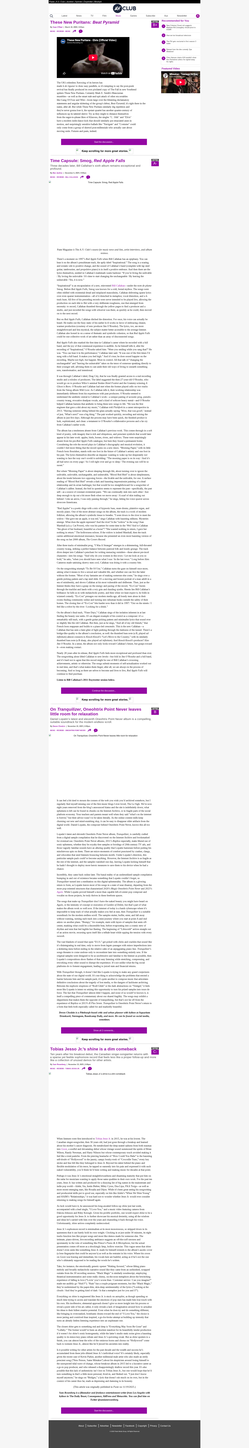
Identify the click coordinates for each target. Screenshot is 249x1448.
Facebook (129, 1425)
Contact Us (165, 1425)
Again (60, 892)
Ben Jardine (57, 173)
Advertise (104, 1425)
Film (104, 16)
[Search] (51, 16)
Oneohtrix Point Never (75, 730)
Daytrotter (88, 1)
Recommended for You (175, 20)
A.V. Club (60, 1)
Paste (51, 1)
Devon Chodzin (59, 726)
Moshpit (98, 1)
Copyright (142, 1425)
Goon (64, 1149)
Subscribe (150, 16)
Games (133, 16)
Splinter (78, 1)
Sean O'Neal (58, 27)
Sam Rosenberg (59, 1064)
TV (92, 16)
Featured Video (171, 68)
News (79, 16)
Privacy (153, 1425)
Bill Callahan (71, 177)
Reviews (60, 31)
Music (118, 16)
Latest (64, 16)
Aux (166, 16)
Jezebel (70, 1)
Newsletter (182, 16)
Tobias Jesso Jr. (72, 1069)
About (81, 1425)
